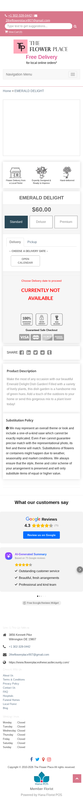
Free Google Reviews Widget (43, 603)
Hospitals (8, 695)
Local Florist (10, 704)
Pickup (32, 242)
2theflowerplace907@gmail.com (28, 20)
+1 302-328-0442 (20, 15)
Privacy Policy (11, 683)
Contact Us (9, 687)
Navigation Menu (19, 74)
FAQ (5, 691)
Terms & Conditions (14, 679)
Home (7, 91)
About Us (8, 675)
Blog (5, 708)
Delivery (15, 242)
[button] (3, 569)
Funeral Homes (11, 699)
